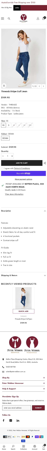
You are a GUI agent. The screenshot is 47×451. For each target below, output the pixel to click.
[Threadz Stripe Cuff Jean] (23, 298)
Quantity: (5, 151)
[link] (13, 447)
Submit (38, 408)
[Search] (9, 18)
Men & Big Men (6, 7)
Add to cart (22, 163)
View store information (14, 194)
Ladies (17, 7)
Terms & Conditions (22, 168)
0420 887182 (11, 367)
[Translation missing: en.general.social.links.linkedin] (18, 420)
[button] (39, 86)
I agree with (8, 168)
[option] (23, 58)
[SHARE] (44, 163)
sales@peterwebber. (13, 371)
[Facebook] (3, 420)
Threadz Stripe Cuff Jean (23, 319)
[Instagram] (10, 420)
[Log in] (38, 18)
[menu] (2, 18)
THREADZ (13, 104)
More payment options (23, 179)
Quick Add (23, 311)
